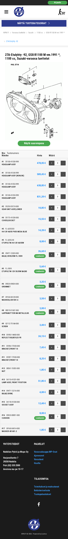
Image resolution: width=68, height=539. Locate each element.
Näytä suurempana (34, 143)
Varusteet (38, 459)
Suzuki (31, 33)
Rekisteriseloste (42, 490)
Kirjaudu (57, 2)
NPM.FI (6, 33)
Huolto (37, 463)
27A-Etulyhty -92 (12, 41)
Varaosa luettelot (18, 33)
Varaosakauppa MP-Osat (45, 452)
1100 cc (40, 33)
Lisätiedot (40, 256)
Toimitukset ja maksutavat (46, 486)
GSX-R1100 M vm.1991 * (55, 33)
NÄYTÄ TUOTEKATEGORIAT (32, 23)
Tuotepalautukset (42, 494)
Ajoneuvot (39, 455)
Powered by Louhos (40, 534)
